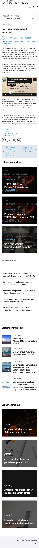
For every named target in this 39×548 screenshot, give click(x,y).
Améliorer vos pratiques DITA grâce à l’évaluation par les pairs (19, 292)
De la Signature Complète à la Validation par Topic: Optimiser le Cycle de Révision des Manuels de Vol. (25, 369)
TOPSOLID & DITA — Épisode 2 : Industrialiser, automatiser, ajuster (16, 187)
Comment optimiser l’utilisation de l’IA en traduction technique (19, 247)
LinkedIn (7, 129)
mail (8, 135)
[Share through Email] (14, 140)
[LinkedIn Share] (9, 140)
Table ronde (7, 43)
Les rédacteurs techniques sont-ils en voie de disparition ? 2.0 (19, 300)
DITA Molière (13, 41)
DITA (5, 41)
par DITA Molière (12, 38)
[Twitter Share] (4, 140)
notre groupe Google (11, 133)
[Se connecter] (33, 6)
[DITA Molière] (19, 2)
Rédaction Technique (27, 41)
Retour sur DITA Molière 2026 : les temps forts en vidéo (25, 341)
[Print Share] (19, 140)
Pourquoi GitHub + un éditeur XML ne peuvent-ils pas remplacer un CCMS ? (19, 274)
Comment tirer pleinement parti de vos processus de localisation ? (19, 283)
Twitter (6, 131)
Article (8, 424)
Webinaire (6, 25)
